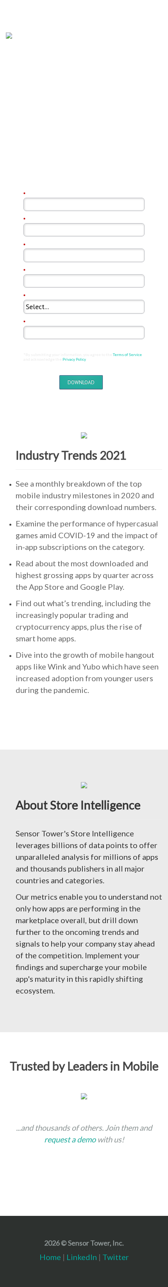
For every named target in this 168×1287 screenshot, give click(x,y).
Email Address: (42, 245)
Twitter (115, 1257)
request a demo (70, 1139)
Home (50, 1257)
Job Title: (35, 322)
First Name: (38, 194)
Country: (34, 296)
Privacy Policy (74, 359)
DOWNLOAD (81, 382)
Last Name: (38, 219)
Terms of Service (127, 354)
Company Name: (44, 270)
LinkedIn (81, 1257)
